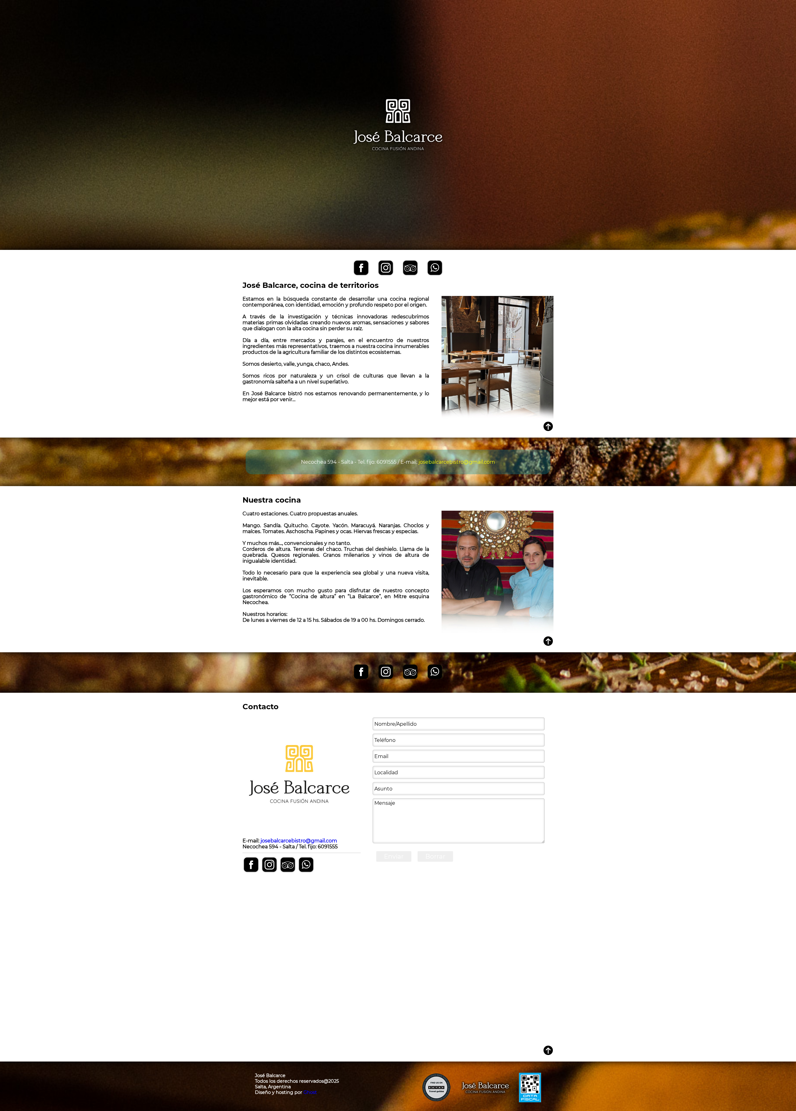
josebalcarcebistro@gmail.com (457, 462)
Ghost (310, 1092)
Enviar (394, 856)
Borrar (435, 856)
